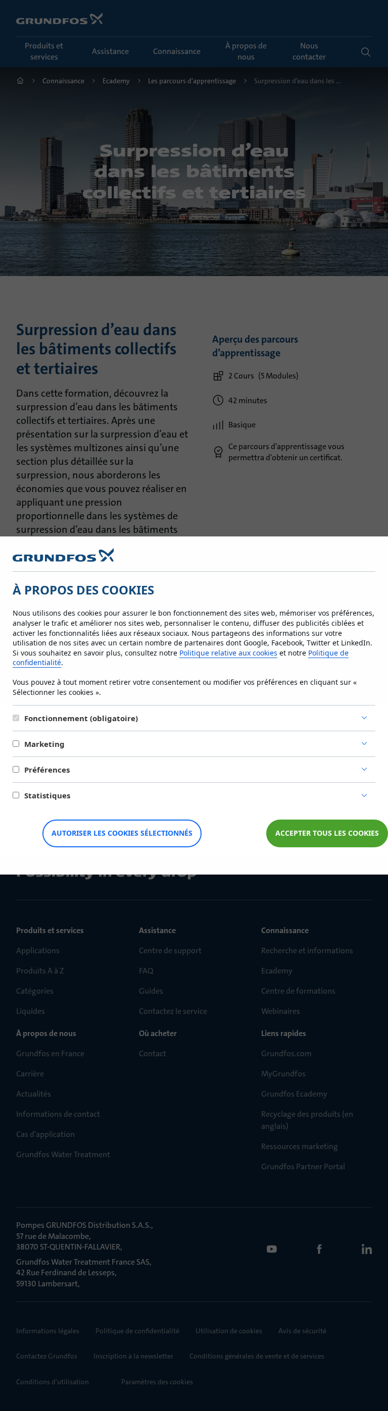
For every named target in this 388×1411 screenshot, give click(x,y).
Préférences (47, 770)
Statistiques (47, 795)
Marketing (44, 744)
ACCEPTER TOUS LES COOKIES (327, 833)
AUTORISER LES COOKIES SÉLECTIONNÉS (122, 833)
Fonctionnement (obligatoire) (81, 718)
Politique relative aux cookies (228, 653)
